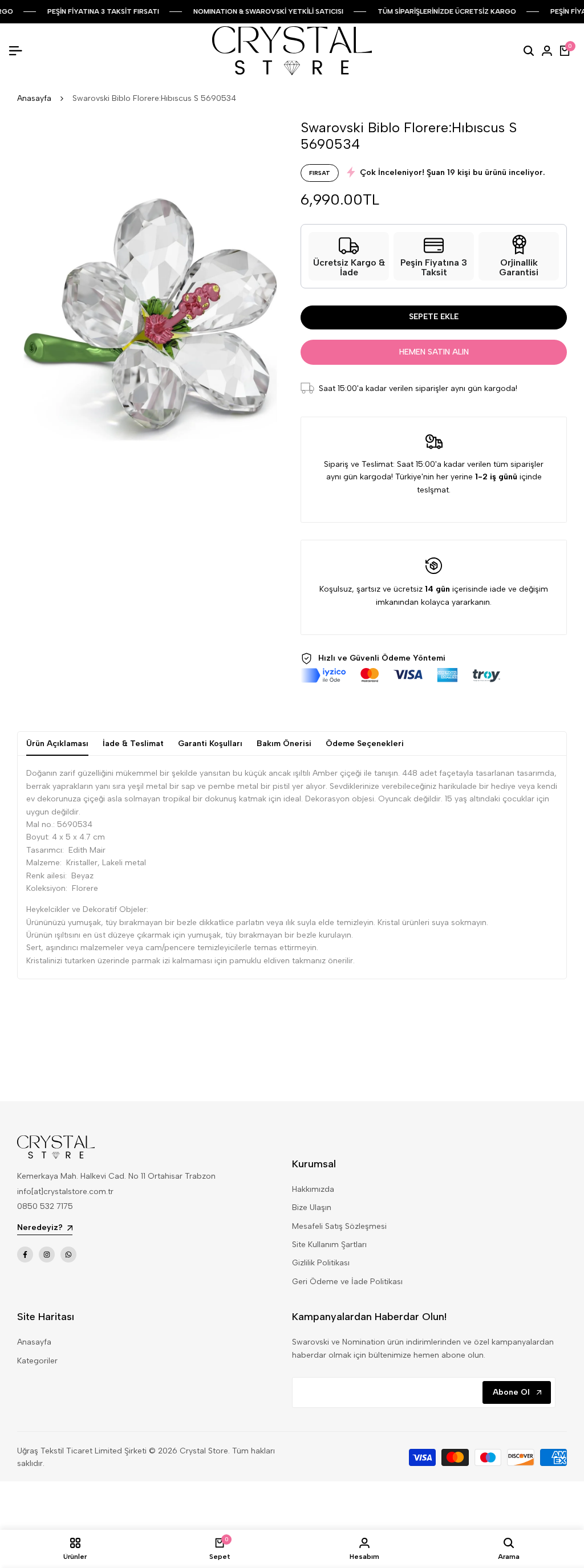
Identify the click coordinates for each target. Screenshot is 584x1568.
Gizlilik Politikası (321, 1263)
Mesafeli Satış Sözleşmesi (339, 1226)
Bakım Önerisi (284, 743)
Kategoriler (37, 1361)
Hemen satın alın (434, 352)
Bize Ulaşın (311, 1207)
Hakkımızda (313, 1189)
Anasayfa (34, 98)
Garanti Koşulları (210, 743)
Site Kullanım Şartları (329, 1244)
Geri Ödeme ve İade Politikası (347, 1281)
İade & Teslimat (133, 743)
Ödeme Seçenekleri (365, 743)
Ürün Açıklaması (57, 743)
